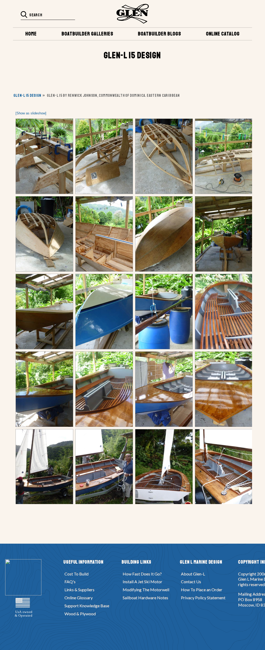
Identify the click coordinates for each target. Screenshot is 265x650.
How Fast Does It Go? (142, 573)
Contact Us (191, 581)
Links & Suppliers (79, 589)
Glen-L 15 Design (27, 95)
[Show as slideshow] (31, 113)
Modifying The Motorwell (146, 589)
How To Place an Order (201, 589)
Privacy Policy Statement (203, 597)
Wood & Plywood (80, 613)
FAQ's (70, 581)
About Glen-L (193, 573)
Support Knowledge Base (86, 605)
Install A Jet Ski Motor (142, 581)
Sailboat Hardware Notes (145, 597)
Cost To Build (76, 573)
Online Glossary (78, 597)
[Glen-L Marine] (132, 14)
